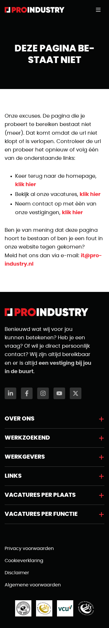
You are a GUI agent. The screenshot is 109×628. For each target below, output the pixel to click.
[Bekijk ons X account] (75, 393)
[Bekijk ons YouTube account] (59, 393)
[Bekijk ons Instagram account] (43, 393)
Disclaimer (17, 572)
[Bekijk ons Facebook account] (27, 393)
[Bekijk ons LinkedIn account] (10, 393)
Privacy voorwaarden (29, 548)
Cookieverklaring (24, 560)
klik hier (25, 184)
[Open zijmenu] (100, 9)
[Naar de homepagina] (35, 10)
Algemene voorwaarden (33, 585)
